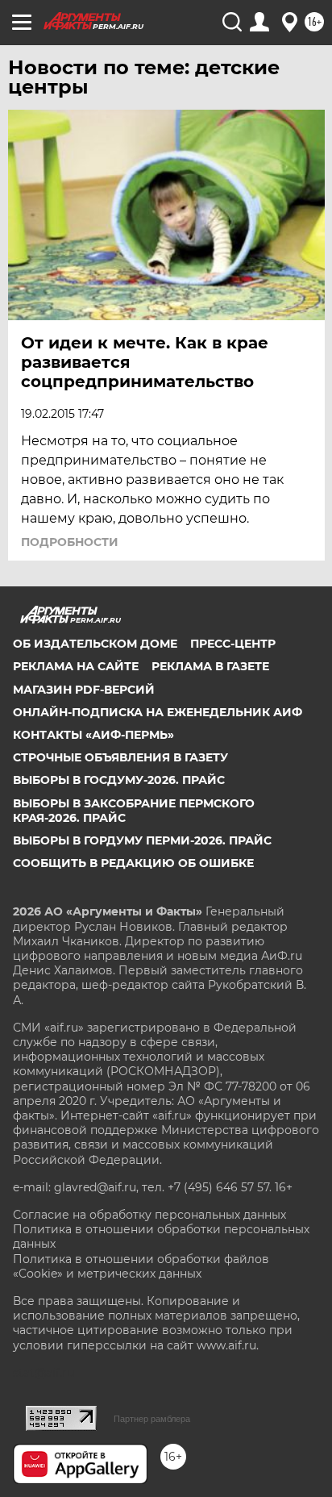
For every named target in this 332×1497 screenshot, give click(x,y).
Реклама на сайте (76, 666)
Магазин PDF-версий (84, 689)
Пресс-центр (233, 643)
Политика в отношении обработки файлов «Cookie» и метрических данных (141, 1266)
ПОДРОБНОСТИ (69, 542)
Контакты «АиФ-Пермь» (93, 735)
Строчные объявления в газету (120, 757)
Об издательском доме (95, 643)
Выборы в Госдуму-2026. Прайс (119, 780)
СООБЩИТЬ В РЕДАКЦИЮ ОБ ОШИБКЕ (133, 863)
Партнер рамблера (152, 1419)
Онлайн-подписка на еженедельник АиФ (157, 712)
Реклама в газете (210, 666)
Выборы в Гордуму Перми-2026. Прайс (142, 840)
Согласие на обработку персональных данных (149, 1214)
